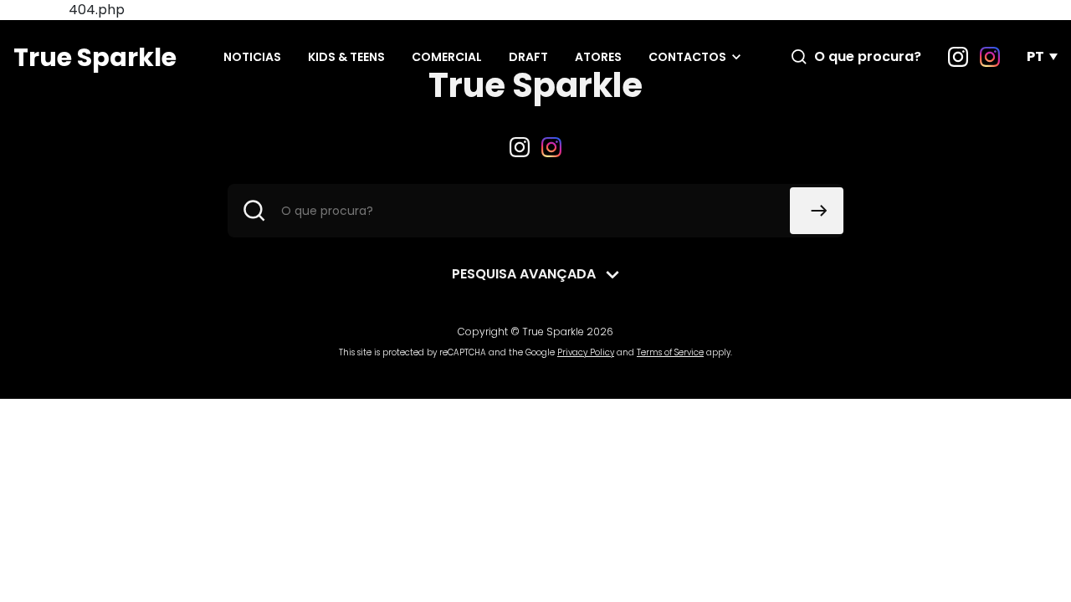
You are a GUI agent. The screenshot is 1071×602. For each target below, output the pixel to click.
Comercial (447, 56)
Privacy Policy (585, 352)
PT (1035, 56)
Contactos (687, 56)
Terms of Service (670, 352)
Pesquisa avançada (524, 273)
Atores (598, 56)
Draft (528, 56)
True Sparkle (95, 57)
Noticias (252, 56)
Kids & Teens (346, 56)
